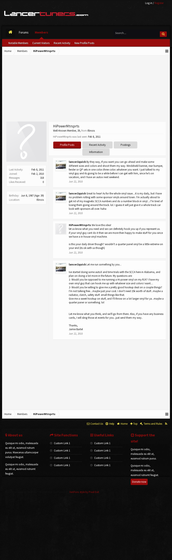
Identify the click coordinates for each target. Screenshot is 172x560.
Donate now (139, 482)
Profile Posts (67, 145)
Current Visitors (41, 43)
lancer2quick (77, 162)
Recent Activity (62, 43)
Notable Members (18, 43)
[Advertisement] (86, 89)
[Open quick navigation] (167, 51)
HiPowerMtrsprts (80, 225)
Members (41, 32)
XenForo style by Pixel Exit (84, 492)
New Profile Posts (84, 43)
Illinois (40, 200)
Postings (125, 145)
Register (159, 3)
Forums (24, 32)
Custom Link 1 (61, 443)
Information (96, 152)
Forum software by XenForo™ (36, 492)
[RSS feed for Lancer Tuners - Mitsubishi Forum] (166, 424)
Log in (148, 3)
